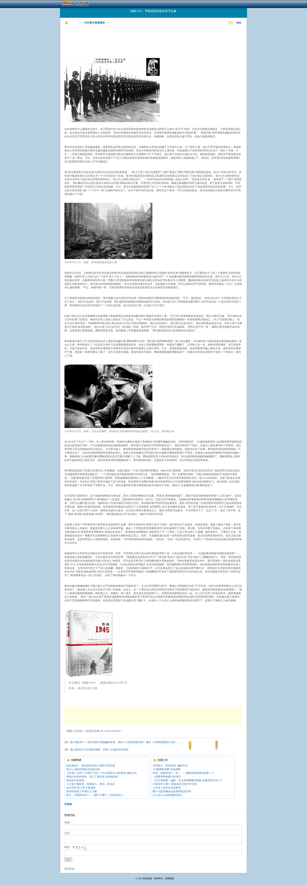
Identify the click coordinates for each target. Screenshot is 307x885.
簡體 (230, 22)
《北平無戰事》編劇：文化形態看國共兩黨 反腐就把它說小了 (187, 780)
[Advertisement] (122, 35)
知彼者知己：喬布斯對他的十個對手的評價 (90, 765)
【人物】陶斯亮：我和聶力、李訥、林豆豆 (90, 784)
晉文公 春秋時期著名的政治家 (83, 769)
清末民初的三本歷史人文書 (81, 791)
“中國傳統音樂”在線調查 (167, 769)
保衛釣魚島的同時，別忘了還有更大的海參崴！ (93, 776)
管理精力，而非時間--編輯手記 (170, 765)
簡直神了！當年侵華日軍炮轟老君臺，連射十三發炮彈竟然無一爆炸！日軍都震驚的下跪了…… (128, 742)
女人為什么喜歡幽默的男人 (168, 795)
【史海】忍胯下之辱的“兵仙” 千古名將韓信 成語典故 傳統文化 (101, 773)
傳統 (238, 22)
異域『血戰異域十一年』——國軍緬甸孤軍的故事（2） (184, 773)
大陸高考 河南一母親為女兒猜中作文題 (175, 784)
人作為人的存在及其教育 (167, 787)
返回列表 (69, 868)
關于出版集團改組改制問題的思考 (172, 791)
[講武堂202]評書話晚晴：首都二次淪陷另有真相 (101, 749)
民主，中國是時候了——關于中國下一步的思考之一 (95, 795)
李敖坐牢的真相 (75, 780)
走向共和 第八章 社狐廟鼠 (81, 787)
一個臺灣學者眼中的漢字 (167, 776)
